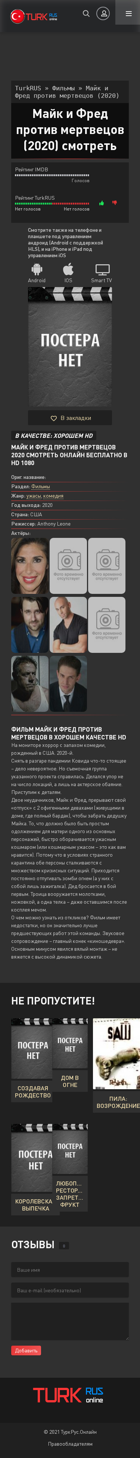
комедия (53, 495)
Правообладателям (70, 1443)
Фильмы (40, 486)
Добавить (26, 1350)
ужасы (34, 495)
